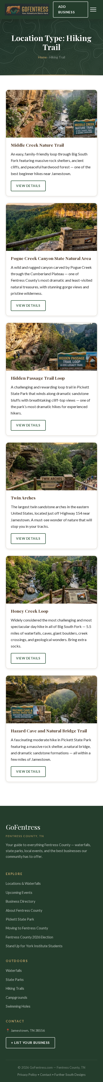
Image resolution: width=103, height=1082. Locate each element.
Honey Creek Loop (29, 611)
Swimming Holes (18, 1006)
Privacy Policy (27, 1075)
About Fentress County (24, 910)
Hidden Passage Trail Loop (38, 378)
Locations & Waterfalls (23, 883)
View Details (28, 186)
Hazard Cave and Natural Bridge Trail (49, 730)
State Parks (15, 980)
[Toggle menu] (93, 9)
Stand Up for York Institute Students (34, 946)
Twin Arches (23, 497)
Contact (45, 1075)
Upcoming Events (19, 892)
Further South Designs (70, 1075)
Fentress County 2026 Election (29, 937)
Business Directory (20, 901)
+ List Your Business (30, 1043)
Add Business (66, 9)
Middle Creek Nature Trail (37, 145)
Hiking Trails (15, 988)
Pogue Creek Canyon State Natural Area (51, 258)
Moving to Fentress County (27, 928)
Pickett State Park (20, 919)
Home (42, 57)
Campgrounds (16, 997)
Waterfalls (14, 970)
